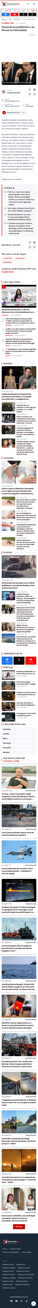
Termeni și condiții (15, 1249)
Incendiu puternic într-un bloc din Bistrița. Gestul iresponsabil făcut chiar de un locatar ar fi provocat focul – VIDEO (17, 1065)
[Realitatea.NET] (11, 4)
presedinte (7, 262)
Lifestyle (8, 325)
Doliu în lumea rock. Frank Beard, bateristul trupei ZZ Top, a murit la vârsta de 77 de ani (26, 420)
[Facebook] (6, 14)
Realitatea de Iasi (8, 1284)
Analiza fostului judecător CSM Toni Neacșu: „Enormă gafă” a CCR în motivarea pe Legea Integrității (25, 598)
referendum (20, 258)
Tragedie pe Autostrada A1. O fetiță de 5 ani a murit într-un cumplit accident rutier (19, 1102)
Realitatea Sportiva (8, 1264)
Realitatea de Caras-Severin (25, 1274)
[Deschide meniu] (34, 4)
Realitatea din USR (8, 1271)
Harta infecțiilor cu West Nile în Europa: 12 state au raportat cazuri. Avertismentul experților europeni (26, 504)
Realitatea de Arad (8, 1281)
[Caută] (28, 4)
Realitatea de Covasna (22, 1271)
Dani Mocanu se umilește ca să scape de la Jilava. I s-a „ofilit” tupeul (26, 408)
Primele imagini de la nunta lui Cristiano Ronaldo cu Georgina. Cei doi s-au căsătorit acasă (25, 432)
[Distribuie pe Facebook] (34, 89)
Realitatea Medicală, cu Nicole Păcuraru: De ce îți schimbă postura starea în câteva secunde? (18, 312)
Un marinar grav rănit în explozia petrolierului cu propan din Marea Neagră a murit (17, 948)
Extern (7, 345)
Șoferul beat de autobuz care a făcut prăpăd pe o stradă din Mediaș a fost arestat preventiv (18, 585)
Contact (5, 1249)
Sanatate (5, 315)
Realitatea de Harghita (9, 1278)
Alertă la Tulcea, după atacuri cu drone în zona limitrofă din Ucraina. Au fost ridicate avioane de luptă (18, 1025)
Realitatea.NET (14, 93)
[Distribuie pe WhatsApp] (30, 94)
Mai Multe (19, 1227)
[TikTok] (32, 14)
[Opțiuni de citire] (33, 1303)
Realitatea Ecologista (9, 1268)
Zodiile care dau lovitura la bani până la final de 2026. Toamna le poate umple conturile (20, 331)
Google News (8, 271)
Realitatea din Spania (9, 1288)
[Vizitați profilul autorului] (4, 92)
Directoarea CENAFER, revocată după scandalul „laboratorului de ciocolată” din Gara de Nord (18, 1218)
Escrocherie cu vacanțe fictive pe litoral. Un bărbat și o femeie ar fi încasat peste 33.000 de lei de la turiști (26, 641)
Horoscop (8, 335)
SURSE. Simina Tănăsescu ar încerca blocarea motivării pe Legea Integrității (25, 628)
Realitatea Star (20, 1264)
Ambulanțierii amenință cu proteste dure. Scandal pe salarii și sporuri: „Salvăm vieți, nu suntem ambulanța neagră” (26, 530)
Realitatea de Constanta (25, 1278)
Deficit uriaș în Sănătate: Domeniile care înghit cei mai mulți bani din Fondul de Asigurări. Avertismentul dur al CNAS (18, 492)
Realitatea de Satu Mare (22, 1284)
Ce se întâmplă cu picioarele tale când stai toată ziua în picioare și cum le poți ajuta (26, 516)
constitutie (7, 258)
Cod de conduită (26, 1252)
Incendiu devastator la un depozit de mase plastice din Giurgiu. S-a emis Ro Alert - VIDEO (19, 1179)
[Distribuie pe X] (34, 94)
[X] (23, 14)
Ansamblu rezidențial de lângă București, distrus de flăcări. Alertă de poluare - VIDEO (18, 1141)
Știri (11, 19)
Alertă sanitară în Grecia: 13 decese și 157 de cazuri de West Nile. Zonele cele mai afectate (25, 544)
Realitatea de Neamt (24, 1268)
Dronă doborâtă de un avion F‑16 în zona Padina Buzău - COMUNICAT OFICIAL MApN (19, 217)
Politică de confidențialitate (11, 1252)
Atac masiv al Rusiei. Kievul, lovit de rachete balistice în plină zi (21, 209)
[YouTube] (15, 14)
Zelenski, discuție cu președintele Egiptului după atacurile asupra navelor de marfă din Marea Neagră (20, 341)
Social (7, 356)
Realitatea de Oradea (9, 1274)
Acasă (5, 19)
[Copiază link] (30, 89)
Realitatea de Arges (22, 1281)
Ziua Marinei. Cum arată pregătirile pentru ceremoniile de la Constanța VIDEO (20, 351)
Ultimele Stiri (17, 19)
